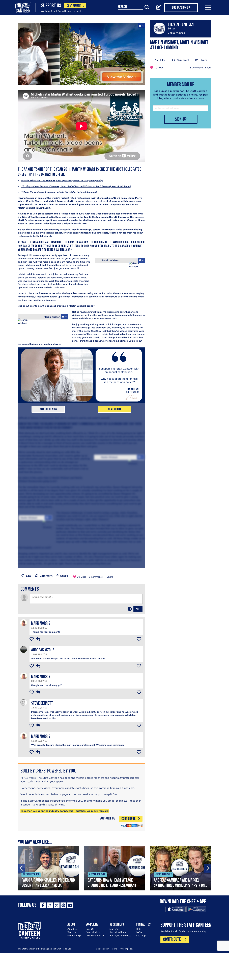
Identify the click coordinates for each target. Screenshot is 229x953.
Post (138, 609)
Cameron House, (121, 242)
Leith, (108, 242)
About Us (72, 929)
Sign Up (71, 932)
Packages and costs (120, 935)
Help (138, 929)
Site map (141, 935)
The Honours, (97, 242)
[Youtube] (70, 905)
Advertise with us (95, 935)
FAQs (139, 932)
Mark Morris (40, 623)
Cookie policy (102, 948)
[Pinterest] (63, 905)
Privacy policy (126, 948)
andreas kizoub (42, 650)
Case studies (93, 932)
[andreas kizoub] (23, 649)
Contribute (114, 409)
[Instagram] (50, 905)
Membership (74, 935)
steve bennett (42, 703)
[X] (57, 905)
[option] (48, 868)
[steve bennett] (23, 702)
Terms (114, 948)
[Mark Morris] (23, 622)
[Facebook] (43, 905)
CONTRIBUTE (74, 6)
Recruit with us (117, 932)
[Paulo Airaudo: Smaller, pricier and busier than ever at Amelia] (48, 868)
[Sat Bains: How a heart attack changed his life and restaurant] (114, 868)
